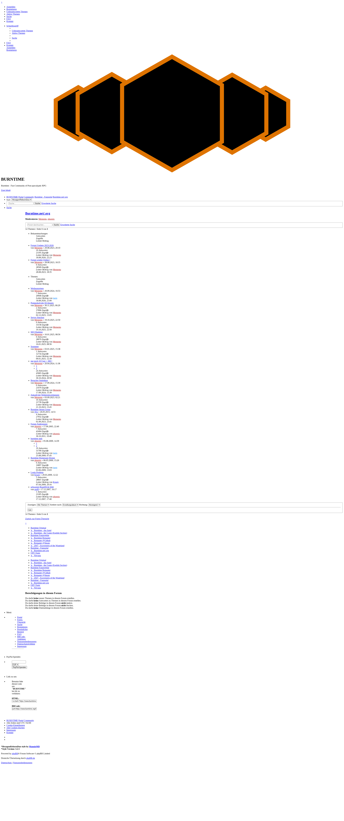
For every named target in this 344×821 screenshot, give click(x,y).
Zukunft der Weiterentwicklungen (45, 395)
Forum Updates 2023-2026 (42, 245)
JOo (36, 412)
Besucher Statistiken (39, 380)
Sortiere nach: (56, 505)
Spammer (35, 346)
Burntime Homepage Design (43, 458)
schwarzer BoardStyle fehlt (42, 487)
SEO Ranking (37, 332)
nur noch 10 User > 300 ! (41, 361)
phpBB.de (30, 758)
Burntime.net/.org (37, 213)
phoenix (51, 219)
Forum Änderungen (39, 424)
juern (55, 298)
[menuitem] (10, 7)
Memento (43, 219)
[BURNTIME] (172, 172)
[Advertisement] (81, 801)
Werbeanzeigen (37, 288)
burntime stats (36, 438)
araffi (36, 489)
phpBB (15, 753)
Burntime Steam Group (40, 409)
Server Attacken (37, 317)
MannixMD (34, 746)
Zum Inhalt (5, 190)
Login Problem (37, 472)
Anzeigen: (32, 505)
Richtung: (83, 505)
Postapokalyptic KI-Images (42, 303)
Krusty (37, 475)
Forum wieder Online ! (40, 260)
